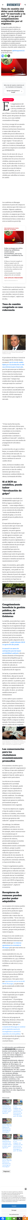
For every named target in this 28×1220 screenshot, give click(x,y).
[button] (25, 1189)
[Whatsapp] (5, 56)
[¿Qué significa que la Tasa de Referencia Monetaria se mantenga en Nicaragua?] (7, 1121)
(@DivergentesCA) (18, 51)
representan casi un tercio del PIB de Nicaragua (13, 982)
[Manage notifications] (24, 1216)
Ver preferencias (14, 1214)
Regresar (6, 1171)
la (11, 945)
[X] (8, 56)
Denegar (14, 1210)
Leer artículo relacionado (13, 277)
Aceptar (14, 1206)
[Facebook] (2, 56)
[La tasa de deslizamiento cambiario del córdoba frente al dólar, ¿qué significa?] (7, 1102)
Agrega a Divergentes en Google (13, 91)
